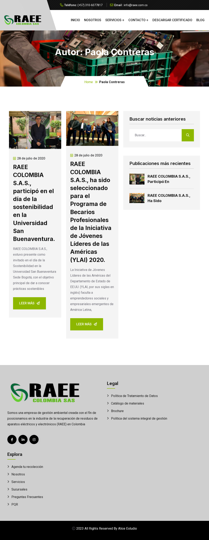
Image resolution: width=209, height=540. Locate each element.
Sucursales (19, 489)
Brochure (117, 411)
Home (88, 82)
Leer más (26, 303)
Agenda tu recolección (27, 467)
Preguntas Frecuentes (27, 497)
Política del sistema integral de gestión (139, 418)
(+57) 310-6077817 (90, 5)
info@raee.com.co (136, 5)
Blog (200, 20)
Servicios (113, 20)
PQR (14, 504)
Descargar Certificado (172, 20)
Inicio (75, 20)
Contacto (137, 20)
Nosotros (92, 20)
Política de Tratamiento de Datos (134, 396)
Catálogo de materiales (127, 403)
